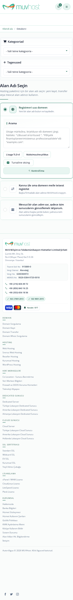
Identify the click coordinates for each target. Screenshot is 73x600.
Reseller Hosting (10, 356)
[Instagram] (17, 594)
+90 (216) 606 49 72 (18, 283)
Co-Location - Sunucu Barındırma (18, 376)
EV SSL (6, 458)
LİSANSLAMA (9, 473)
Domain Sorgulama (12, 323)
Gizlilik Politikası (10, 520)
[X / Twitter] (11, 594)
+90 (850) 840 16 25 (18, 288)
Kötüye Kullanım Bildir (13, 528)
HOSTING (7, 342)
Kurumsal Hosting (11, 360)
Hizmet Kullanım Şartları (14, 516)
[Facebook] (5, 594)
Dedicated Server (11, 401)
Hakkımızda (8, 504)
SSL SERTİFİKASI (11, 444)
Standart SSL (9, 450)
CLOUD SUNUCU (11, 420)
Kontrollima (37, 170)
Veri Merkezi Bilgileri (12, 380)
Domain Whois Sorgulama (15, 336)
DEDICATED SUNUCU (13, 395)
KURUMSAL (8, 498)
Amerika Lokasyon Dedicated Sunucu (20, 409)
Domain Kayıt (9, 327)
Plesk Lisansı (8, 491)
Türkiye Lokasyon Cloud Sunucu (17, 430)
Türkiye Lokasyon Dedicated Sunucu (19, 405)
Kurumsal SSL (9, 462)
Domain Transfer (11, 332)
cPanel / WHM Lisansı (13, 479)
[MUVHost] (17, 244)
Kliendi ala (8, 28)
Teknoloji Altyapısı (11, 389)
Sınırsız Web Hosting (12, 352)
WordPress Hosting (12, 364)
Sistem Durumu (10, 532)
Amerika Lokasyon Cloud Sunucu (18, 434)
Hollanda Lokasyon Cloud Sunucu (18, 438)
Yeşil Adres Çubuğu (12, 466)
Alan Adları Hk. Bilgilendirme (16, 536)
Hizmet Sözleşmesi (12, 512)
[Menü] (66, 7)
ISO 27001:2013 (17, 299)
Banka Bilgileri (9, 508)
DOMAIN (7, 318)
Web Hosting (9, 348)
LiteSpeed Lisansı (11, 487)
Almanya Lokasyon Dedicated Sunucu (20, 413)
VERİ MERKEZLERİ (12, 370)
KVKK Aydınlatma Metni (13, 524)
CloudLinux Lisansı (11, 483)
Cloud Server (9, 426)
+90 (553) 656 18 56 (18, 292)
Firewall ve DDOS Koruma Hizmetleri (20, 385)
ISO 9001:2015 (37, 299)
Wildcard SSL (9, 454)
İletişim (6, 540)
